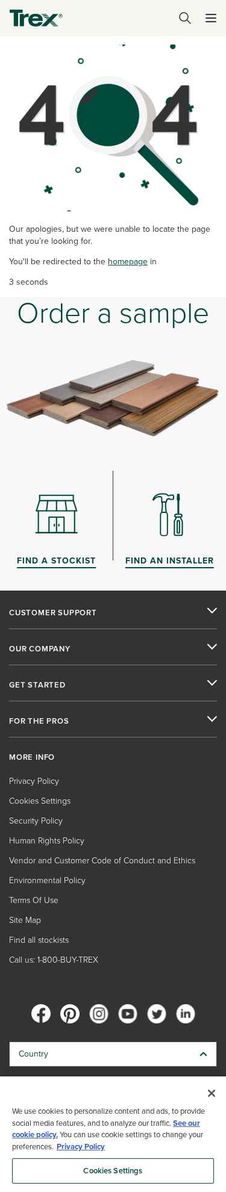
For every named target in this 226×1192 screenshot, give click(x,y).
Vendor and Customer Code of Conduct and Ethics (102, 860)
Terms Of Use (33, 900)
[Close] (211, 1093)
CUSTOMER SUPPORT (53, 612)
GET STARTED (37, 685)
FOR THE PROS (39, 721)
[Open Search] (185, 18)
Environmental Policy (47, 880)
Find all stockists (39, 940)
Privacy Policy (34, 781)
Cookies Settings (112, 1170)
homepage (128, 261)
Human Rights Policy (46, 840)
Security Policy (36, 821)
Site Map (25, 920)
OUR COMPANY (40, 649)
